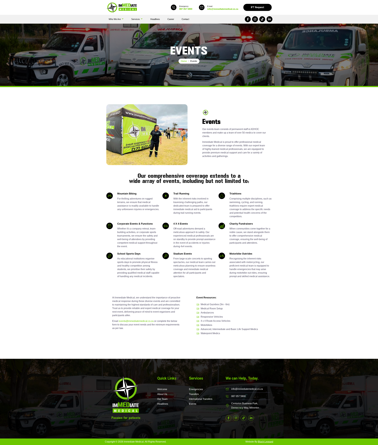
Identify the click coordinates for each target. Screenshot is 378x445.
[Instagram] (255, 19)
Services (135, 19)
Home (184, 61)
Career (170, 19)
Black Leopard (265, 441)
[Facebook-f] (248, 19)
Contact (185, 19)
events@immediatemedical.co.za (136, 321)
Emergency (183, 6)
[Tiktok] (262, 19)
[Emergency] (173, 7)
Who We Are (115, 19)
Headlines (155, 19)
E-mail (209, 6)
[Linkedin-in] (269, 19)
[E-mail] (202, 7)
